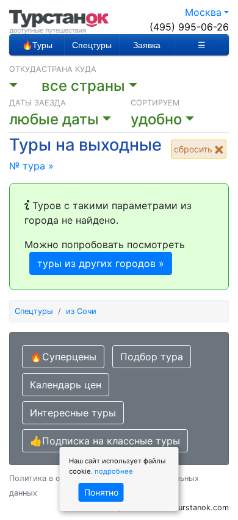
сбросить (194, 149)
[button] (25, 86)
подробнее (114, 471)
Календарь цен (65, 385)
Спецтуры (92, 45)
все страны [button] (83, 85)
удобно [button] (156, 119)
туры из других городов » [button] (100, 263)
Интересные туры (73, 413)
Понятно (101, 492)
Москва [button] (203, 12)
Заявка (146, 45)
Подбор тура (151, 357)
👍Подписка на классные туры (105, 441)
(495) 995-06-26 (189, 27)
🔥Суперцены (63, 357)
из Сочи (81, 311)
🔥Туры (37, 45)
